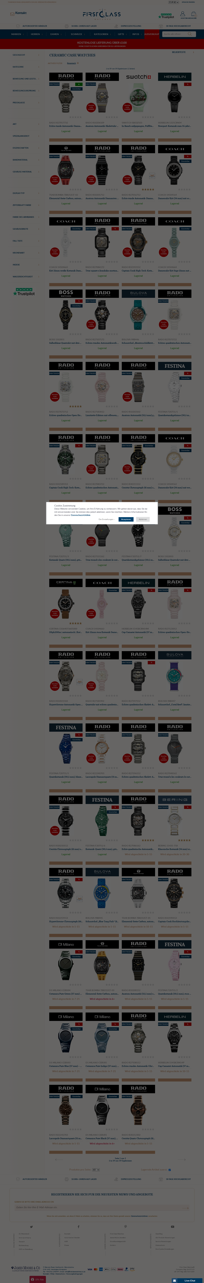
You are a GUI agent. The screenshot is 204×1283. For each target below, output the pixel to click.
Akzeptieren (126, 519)
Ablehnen (143, 519)
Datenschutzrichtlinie (80, 515)
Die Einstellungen (106, 519)
